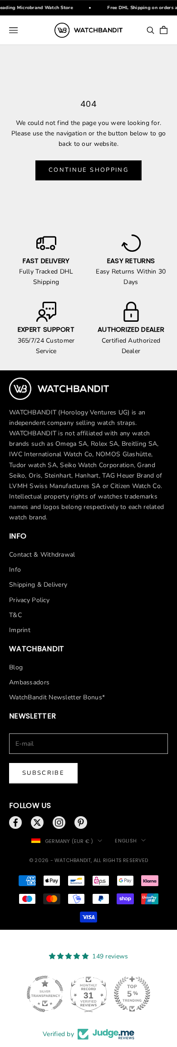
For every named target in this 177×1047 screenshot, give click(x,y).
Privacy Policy (29, 600)
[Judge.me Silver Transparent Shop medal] (45, 994)
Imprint (19, 630)
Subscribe (43, 773)
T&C (15, 615)
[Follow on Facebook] (15, 822)
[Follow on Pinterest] (80, 822)
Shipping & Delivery (38, 584)
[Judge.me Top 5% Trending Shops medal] (132, 994)
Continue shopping (88, 170)
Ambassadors (29, 682)
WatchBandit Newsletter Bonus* (57, 697)
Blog (16, 667)
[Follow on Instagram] (59, 822)
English (126, 840)
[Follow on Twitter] (37, 822)
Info (15, 569)
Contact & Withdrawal (42, 554)
